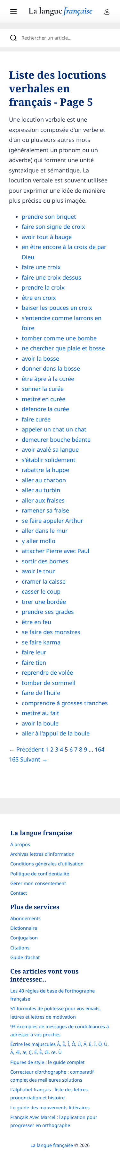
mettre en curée (43, 399)
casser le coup (41, 591)
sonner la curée (43, 389)
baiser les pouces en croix (57, 307)
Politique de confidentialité (39, 874)
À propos (20, 844)
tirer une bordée (44, 601)
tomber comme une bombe (59, 338)
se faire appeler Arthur (52, 520)
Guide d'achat (25, 957)
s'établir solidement (49, 460)
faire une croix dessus (51, 277)
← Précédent (26, 749)
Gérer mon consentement (38, 883)
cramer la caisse (44, 581)
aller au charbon (44, 480)
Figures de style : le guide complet (47, 1062)
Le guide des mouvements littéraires (50, 1107)
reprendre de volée (47, 672)
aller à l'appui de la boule (56, 733)
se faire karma (41, 642)
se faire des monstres (51, 632)
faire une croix (41, 267)
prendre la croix (43, 287)
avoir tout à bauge (47, 237)
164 (99, 749)
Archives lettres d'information (42, 854)
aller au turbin (41, 490)
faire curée (36, 419)
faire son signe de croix (53, 226)
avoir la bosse (40, 358)
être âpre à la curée (48, 379)
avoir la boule (40, 723)
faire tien (34, 662)
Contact (18, 893)
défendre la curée (45, 409)
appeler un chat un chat (54, 429)
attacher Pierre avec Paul (55, 551)
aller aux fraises (43, 500)
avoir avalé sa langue (50, 449)
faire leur (34, 652)
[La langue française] (60, 14)
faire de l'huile (41, 693)
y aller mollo (38, 541)
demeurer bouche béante (56, 439)
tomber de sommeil (49, 683)
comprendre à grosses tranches (65, 703)
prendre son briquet (49, 216)
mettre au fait (40, 713)
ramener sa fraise (45, 510)
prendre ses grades (48, 611)
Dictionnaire (23, 928)
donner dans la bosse (51, 368)
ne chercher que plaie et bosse (63, 348)
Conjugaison (24, 938)
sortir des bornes (45, 561)
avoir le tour (38, 571)
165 (14, 759)
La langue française (51, 1145)
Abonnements (25, 918)
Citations (19, 948)
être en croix (39, 297)
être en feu (36, 622)
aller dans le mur (45, 530)
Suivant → (34, 759)
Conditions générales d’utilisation (47, 864)
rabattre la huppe (45, 470)
